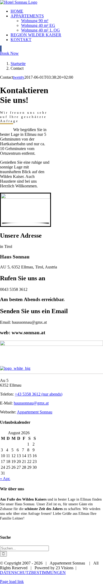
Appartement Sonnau (34, 412)
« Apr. (5, 478)
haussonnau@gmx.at (31, 403)
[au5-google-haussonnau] (51, 344)
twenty (18, 77)
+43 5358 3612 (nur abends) (38, 394)
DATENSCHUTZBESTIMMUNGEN (33, 572)
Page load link (12, 581)
